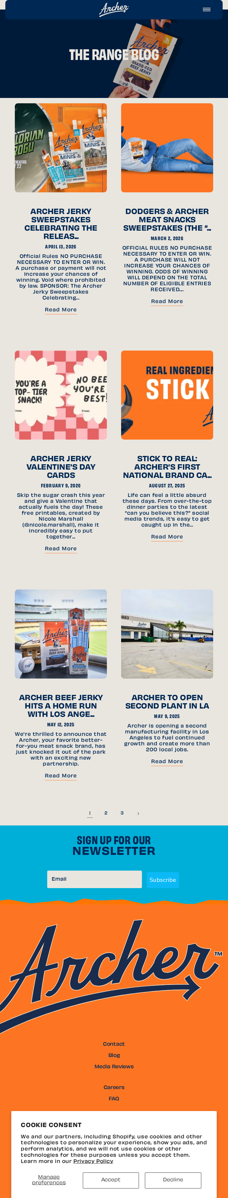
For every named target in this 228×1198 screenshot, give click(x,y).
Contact (114, 1044)
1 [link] (90, 813)
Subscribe (163, 880)
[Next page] (138, 813)
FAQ (114, 1099)
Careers (114, 1088)
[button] (206, 9)
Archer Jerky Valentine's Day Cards (61, 468)
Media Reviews (114, 1067)
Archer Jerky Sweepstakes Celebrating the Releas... (60, 225)
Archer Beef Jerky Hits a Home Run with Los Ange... (61, 707)
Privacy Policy (93, 1161)
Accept (111, 1180)
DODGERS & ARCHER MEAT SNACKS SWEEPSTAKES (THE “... (167, 220)
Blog (114, 1055)
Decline (173, 1180)
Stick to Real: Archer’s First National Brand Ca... (167, 468)
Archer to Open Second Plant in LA (167, 702)
